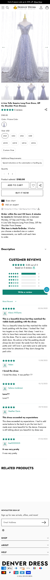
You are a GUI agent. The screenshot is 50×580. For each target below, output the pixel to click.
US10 (5, 143)
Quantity (4, 169)
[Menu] (3, 7)
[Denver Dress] (24, 7)
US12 (15, 143)
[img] (9, 308)
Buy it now (22, 192)
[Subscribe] (43, 522)
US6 (22, 136)
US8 (30, 136)
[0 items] (47, 7)
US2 (5, 136)
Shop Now (38, 2)
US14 (24, 143)
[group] (6, 91)
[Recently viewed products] (46, 289)
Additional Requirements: (11, 158)
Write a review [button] (25, 292)
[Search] (7, 7)
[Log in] (41, 7)
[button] (46, 295)
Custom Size (8, 150)
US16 (33, 143)
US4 (13, 136)
